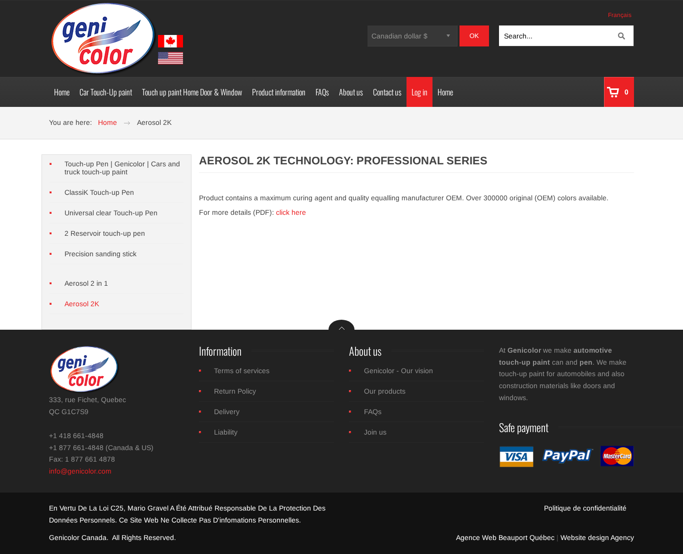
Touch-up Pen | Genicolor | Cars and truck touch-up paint (122, 168)
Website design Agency (597, 538)
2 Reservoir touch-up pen (104, 233)
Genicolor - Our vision (398, 371)
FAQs (373, 412)
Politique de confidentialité (585, 508)
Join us (375, 432)
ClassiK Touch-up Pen (99, 192)
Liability (226, 432)
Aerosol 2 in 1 (86, 283)
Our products (385, 391)
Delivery (227, 412)
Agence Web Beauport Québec (505, 538)
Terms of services (242, 371)
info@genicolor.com (80, 471)
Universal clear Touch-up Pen (111, 213)
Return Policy (235, 391)
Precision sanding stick (100, 254)
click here (291, 212)
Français (620, 14)
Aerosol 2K (81, 304)
